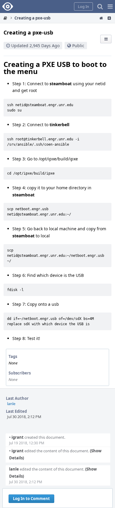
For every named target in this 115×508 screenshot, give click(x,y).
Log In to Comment (31, 498)
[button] (110, 6)
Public (78, 45)
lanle (11, 403)
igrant (16, 437)
